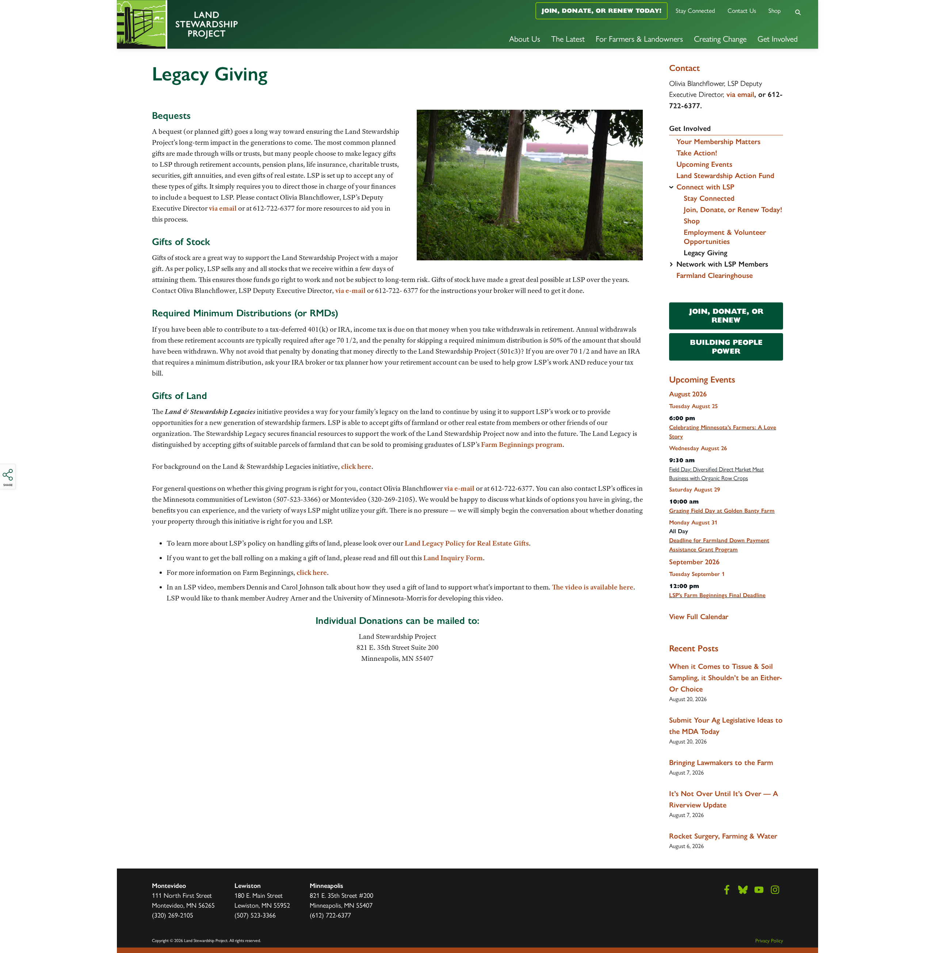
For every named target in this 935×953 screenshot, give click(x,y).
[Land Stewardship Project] (234, 24)
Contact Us (742, 10)
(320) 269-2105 (172, 914)
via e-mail (350, 290)
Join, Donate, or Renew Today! (601, 11)
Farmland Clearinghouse (714, 275)
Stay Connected (695, 10)
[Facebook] (727, 889)
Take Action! (696, 152)
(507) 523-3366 (255, 914)
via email (223, 208)
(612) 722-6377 (330, 914)
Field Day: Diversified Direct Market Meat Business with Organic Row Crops (716, 473)
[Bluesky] (743, 889)
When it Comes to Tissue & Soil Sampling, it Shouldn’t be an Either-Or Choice (725, 677)
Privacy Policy (769, 940)
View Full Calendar (698, 616)
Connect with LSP (705, 186)
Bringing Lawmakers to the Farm (721, 762)
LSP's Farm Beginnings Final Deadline (717, 595)
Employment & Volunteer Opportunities (725, 237)
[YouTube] (759, 889)
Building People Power (726, 347)
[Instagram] (775, 889)
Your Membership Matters (718, 141)
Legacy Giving (705, 252)
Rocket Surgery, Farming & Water (723, 836)
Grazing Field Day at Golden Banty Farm (722, 510)
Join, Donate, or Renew (726, 316)
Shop (774, 10)
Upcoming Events (704, 164)
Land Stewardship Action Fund (725, 175)
